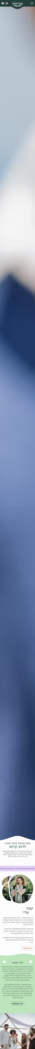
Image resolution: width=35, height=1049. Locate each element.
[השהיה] (32, 1010)
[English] (6, 3)
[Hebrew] (2, 3)
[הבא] (31, 962)
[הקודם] (4, 962)
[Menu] (32, 3)
